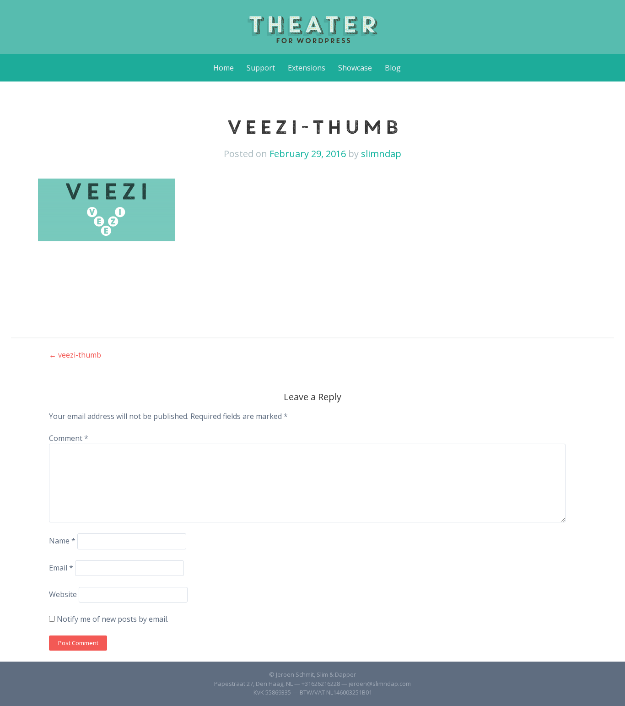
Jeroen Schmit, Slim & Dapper (316, 674)
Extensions (306, 68)
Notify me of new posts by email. (112, 619)
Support (261, 68)
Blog (393, 68)
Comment (68, 438)
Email (61, 568)
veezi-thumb (75, 355)
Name (62, 541)
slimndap (381, 153)
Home (223, 68)
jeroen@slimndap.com (380, 683)
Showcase (355, 68)
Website (63, 594)
